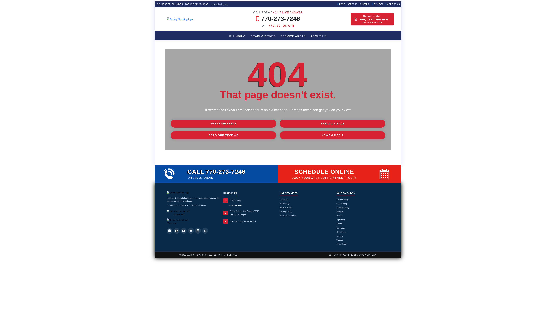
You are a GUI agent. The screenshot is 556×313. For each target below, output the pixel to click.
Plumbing (237, 36)
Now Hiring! (284, 203)
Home (342, 4)
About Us (319, 36)
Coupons (352, 4)
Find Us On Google (238, 215)
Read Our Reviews (223, 135)
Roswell (339, 224)
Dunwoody (340, 228)
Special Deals (332, 123)
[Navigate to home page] (191, 19)
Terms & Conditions (288, 216)
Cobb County (341, 203)
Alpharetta (340, 220)
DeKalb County (342, 207)
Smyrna (339, 236)
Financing (284, 200)
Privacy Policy (286, 212)
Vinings (339, 240)
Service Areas (293, 36)
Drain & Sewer (263, 36)
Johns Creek (341, 244)
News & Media (332, 135)
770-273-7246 (278, 16)
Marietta (339, 212)
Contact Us (393, 4)
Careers (364, 4)
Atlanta (339, 216)
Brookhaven (341, 232)
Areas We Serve (223, 123)
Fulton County (342, 200)
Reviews (378, 4)
